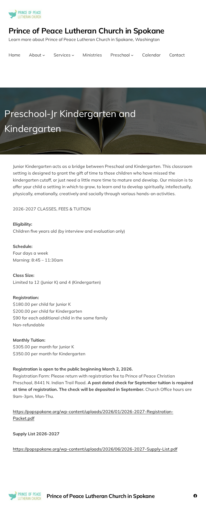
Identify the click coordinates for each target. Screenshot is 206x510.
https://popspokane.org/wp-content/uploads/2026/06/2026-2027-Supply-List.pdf (95, 449)
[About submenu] (43, 55)
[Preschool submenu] (132, 55)
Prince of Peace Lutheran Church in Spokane (86, 30)
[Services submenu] (73, 55)
